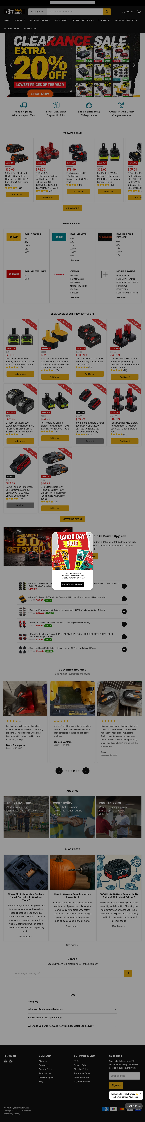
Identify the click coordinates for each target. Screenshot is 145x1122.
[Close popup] (140, 1093)
